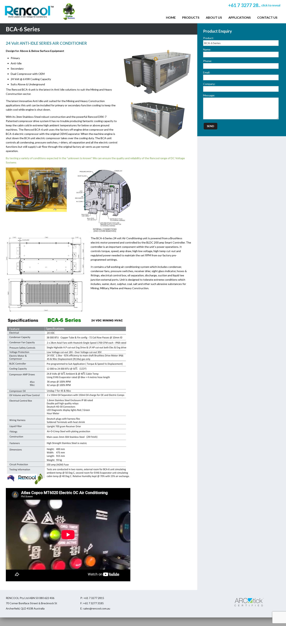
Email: (206, 72)
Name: (207, 49)
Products (190, 17)
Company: (209, 84)
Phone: (207, 61)
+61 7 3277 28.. (254, 5)
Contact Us (267, 17)
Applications (239, 17)
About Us (214, 17)
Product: (208, 38)
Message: (209, 95)
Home (171, 17)
